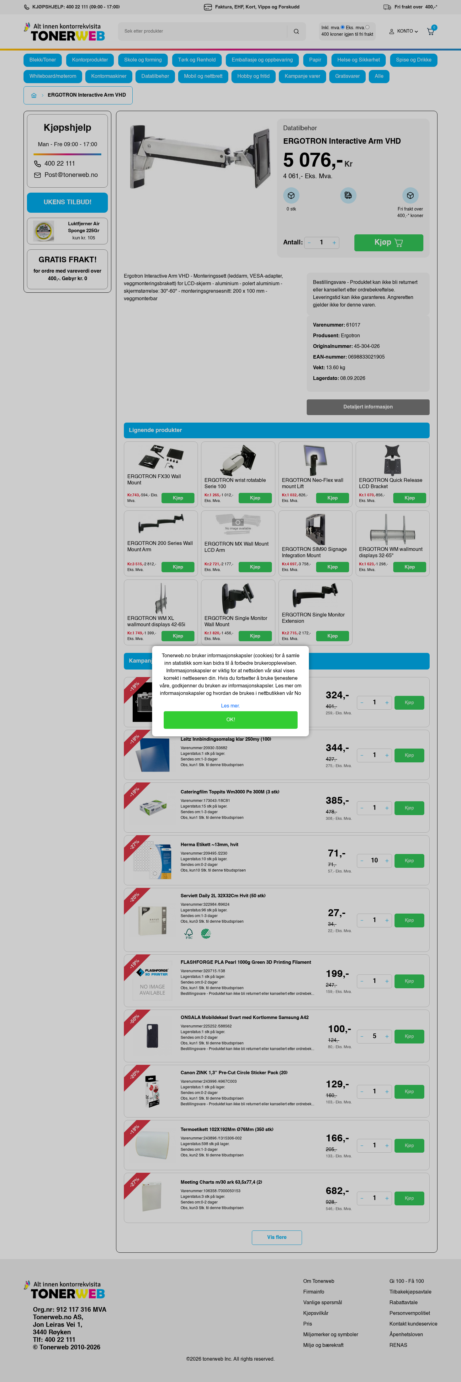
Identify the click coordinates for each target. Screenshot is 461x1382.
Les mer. (230, 706)
